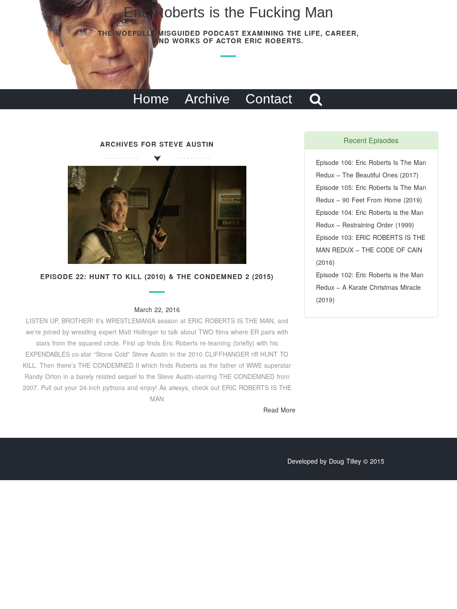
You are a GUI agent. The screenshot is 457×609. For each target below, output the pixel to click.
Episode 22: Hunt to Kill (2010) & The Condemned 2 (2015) (157, 276)
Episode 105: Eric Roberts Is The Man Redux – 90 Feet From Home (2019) (371, 193)
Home (151, 98)
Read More (279, 409)
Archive (207, 98)
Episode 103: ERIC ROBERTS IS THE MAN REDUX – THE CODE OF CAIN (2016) (370, 250)
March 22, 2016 (157, 309)
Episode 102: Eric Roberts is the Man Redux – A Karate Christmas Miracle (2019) (370, 287)
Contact (268, 98)
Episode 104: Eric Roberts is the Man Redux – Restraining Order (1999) (370, 218)
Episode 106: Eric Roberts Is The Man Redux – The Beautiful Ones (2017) (371, 168)
